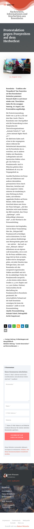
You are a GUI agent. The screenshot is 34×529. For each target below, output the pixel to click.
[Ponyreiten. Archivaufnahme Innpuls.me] (17, 73)
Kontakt (12, 523)
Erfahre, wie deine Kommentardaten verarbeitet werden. (17, 452)
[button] (5, 326)
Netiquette (26, 520)
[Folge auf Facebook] (10, 517)
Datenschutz (16, 520)
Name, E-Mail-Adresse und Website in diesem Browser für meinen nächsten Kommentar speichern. (17, 428)
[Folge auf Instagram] (17, 517)
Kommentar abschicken (17, 436)
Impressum (6, 507)
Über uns (21, 523)
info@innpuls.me (8, 505)
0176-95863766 (13, 481)
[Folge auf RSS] (23, 517)
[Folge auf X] (13, 517)
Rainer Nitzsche (23, 526)
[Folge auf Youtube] (20, 517)
